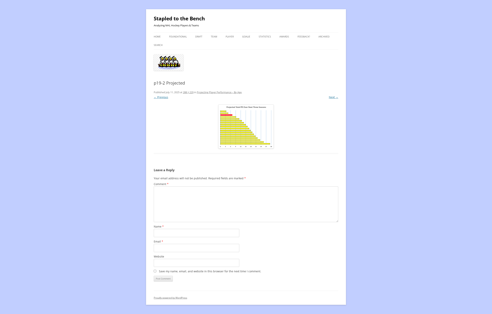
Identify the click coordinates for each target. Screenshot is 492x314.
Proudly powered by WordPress (170, 297)
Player (230, 36)
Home (157, 36)
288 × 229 (188, 92)
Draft (198, 36)
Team (214, 36)
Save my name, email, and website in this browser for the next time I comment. (210, 271)
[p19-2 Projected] (246, 127)
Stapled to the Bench (179, 18)
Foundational (178, 36)
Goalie (246, 36)
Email (158, 241)
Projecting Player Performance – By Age (219, 92)
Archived (324, 36)
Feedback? (304, 36)
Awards (284, 36)
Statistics (265, 36)
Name (159, 226)
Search (158, 45)
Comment (161, 184)
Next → (333, 97)
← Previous (161, 97)
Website (159, 256)
